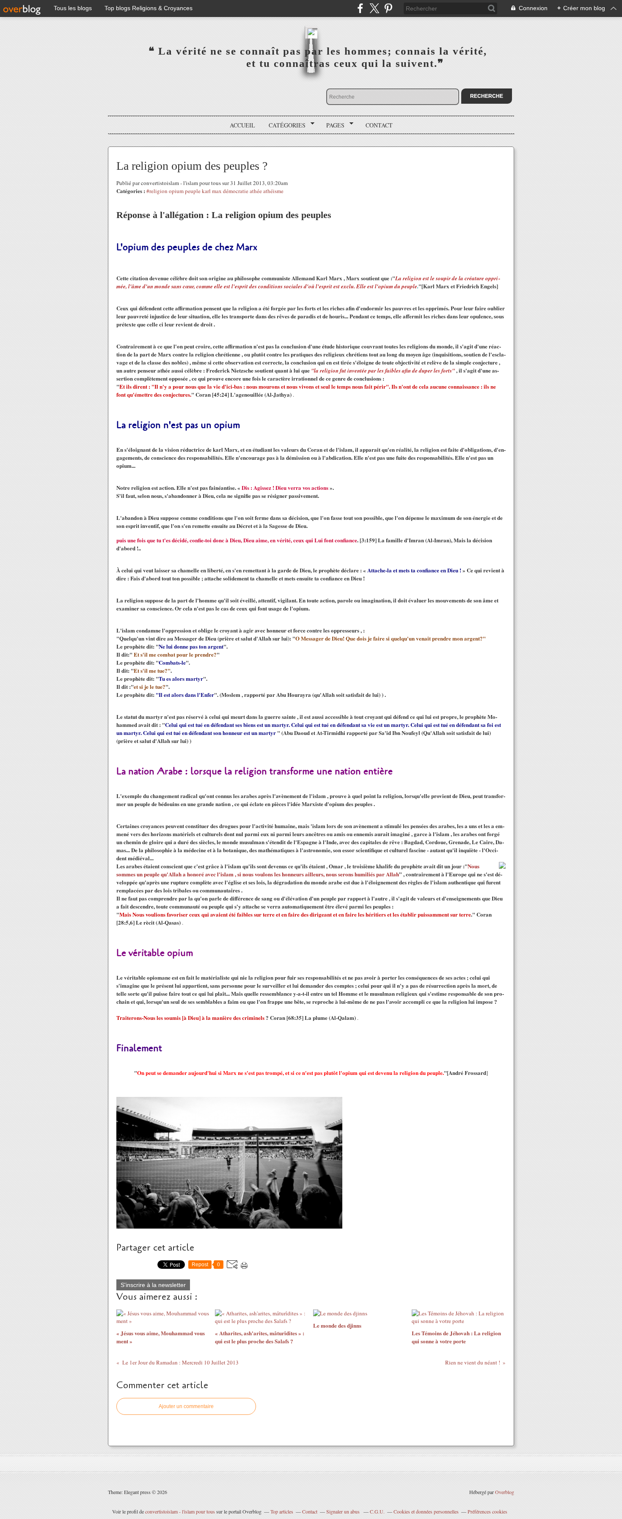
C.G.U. (377, 1511)
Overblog (504, 1492)
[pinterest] (388, 8)
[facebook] (360, 8)
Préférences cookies (487, 1511)
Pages (332, 125)
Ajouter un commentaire (186, 1406)
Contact (379, 125)
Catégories (284, 125)
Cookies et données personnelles (426, 1511)
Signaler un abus (343, 1511)
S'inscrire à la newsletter (153, 1284)
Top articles (281, 1511)
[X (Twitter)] (374, 8)
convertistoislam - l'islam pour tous (180, 1511)
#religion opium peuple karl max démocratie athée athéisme (214, 191)
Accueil (242, 125)
